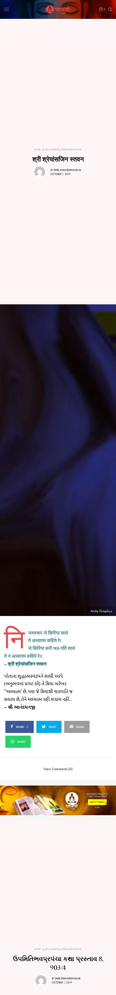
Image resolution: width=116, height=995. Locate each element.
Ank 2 (39, 149)
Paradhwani (71, 149)
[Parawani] (58, 9)
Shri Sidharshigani (67, 978)
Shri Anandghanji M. (68, 170)
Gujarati (52, 149)
